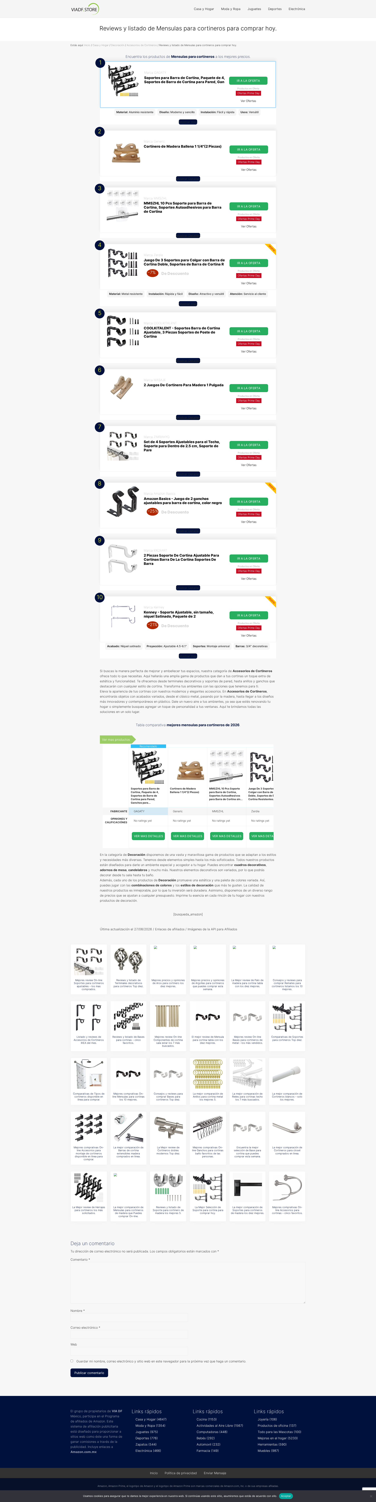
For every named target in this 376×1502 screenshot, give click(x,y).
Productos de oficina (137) (277, 1425)
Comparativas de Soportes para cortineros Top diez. (287, 1038)
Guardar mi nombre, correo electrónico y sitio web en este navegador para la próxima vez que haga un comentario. (161, 1361)
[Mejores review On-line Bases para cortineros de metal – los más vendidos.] (247, 1017)
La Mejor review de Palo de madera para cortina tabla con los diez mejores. (247, 983)
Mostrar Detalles (188, 179)
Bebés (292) (206, 1438)
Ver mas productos (116, 739)
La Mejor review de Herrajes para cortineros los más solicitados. (88, 1210)
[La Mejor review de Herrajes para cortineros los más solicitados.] (88, 1187)
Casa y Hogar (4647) (151, 1419)
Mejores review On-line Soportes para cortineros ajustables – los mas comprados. (89, 985)
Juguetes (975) (147, 1432)
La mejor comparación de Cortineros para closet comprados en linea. (287, 1150)
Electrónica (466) (148, 1451)
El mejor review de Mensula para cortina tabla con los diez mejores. (208, 1039)
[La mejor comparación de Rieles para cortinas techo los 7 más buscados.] (247, 1074)
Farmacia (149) (208, 1451)
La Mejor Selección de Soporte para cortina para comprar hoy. (208, 1210)
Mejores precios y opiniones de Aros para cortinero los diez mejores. (168, 983)
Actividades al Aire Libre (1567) (220, 1425)
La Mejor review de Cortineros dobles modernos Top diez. (168, 1150)
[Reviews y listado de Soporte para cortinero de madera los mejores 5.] (168, 1187)
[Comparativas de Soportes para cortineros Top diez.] (287, 1017)
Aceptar (286, 1495)
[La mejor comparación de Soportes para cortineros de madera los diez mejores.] (247, 1187)
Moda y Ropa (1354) (150, 1425)
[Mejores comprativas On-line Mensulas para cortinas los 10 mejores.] (128, 1074)
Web (73, 1344)
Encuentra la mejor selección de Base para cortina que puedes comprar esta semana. (247, 1152)
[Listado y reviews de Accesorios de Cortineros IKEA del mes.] (88, 1017)
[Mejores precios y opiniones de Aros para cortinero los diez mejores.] (168, 960)
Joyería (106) (267, 1419)
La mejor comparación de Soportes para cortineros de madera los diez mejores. (247, 1210)
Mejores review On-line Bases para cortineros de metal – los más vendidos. (247, 1039)
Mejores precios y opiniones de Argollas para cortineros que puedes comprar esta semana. (207, 985)
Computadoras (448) (212, 1432)
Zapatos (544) (146, 1444)
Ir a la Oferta (248, 81)
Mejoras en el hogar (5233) (278, 1438)
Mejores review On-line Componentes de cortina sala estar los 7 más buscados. (168, 1041)
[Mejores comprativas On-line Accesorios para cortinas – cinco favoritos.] (287, 1187)
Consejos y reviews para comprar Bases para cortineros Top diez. (168, 1096)
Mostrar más (188, 122)
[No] (371, 1496)
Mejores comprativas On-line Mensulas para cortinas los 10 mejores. (128, 1096)
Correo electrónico (85, 1327)
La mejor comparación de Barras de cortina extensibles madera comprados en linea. (128, 1152)
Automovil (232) (209, 1444)
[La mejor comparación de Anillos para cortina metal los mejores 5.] (207, 1074)
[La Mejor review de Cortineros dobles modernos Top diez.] (168, 1127)
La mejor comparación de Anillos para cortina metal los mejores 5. (208, 1096)
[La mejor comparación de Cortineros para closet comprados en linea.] (287, 1127)
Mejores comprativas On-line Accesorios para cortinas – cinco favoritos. (287, 1210)
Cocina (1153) (207, 1419)
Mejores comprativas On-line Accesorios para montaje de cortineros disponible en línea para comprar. (89, 1153)
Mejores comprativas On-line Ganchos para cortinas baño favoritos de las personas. (207, 1152)
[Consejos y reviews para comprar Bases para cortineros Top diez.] (168, 1074)
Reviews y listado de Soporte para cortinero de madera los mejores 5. (168, 1210)
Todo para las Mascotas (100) (279, 1432)
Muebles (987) (268, 1451)
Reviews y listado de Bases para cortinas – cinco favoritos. (128, 1039)
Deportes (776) (147, 1438)
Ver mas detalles (148, 836)
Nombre (77, 1311)
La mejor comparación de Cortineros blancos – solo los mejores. (287, 1096)
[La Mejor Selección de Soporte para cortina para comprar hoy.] (207, 1187)
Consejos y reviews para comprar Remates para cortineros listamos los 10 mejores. (287, 985)
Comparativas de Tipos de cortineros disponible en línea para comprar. (88, 1096)
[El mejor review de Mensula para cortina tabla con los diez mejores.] (207, 1017)
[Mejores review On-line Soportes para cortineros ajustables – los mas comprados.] (88, 960)
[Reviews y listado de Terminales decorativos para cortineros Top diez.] (128, 960)
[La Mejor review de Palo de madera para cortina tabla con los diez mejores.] (247, 960)
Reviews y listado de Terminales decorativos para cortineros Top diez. (128, 983)
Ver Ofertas (248, 101)
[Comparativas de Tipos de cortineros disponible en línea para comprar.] (88, 1074)
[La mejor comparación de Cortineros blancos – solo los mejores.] (287, 1074)
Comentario (80, 1259)
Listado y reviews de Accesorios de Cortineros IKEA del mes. (89, 1039)
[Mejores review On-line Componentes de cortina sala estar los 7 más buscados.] (168, 1017)
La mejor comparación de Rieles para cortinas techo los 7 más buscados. (247, 1096)
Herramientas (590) (272, 1444)
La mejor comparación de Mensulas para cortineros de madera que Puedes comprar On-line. (128, 1212)
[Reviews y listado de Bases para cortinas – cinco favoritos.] (128, 1017)
